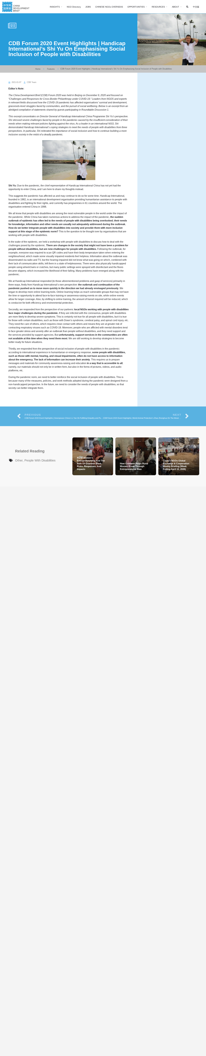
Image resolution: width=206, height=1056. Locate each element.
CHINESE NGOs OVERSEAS (109, 7)
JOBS (88, 7)
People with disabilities (39, 460)
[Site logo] (16, 6)
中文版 (196, 7)
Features (51, 69)
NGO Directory (74, 7)
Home (37, 69)
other (19, 460)
